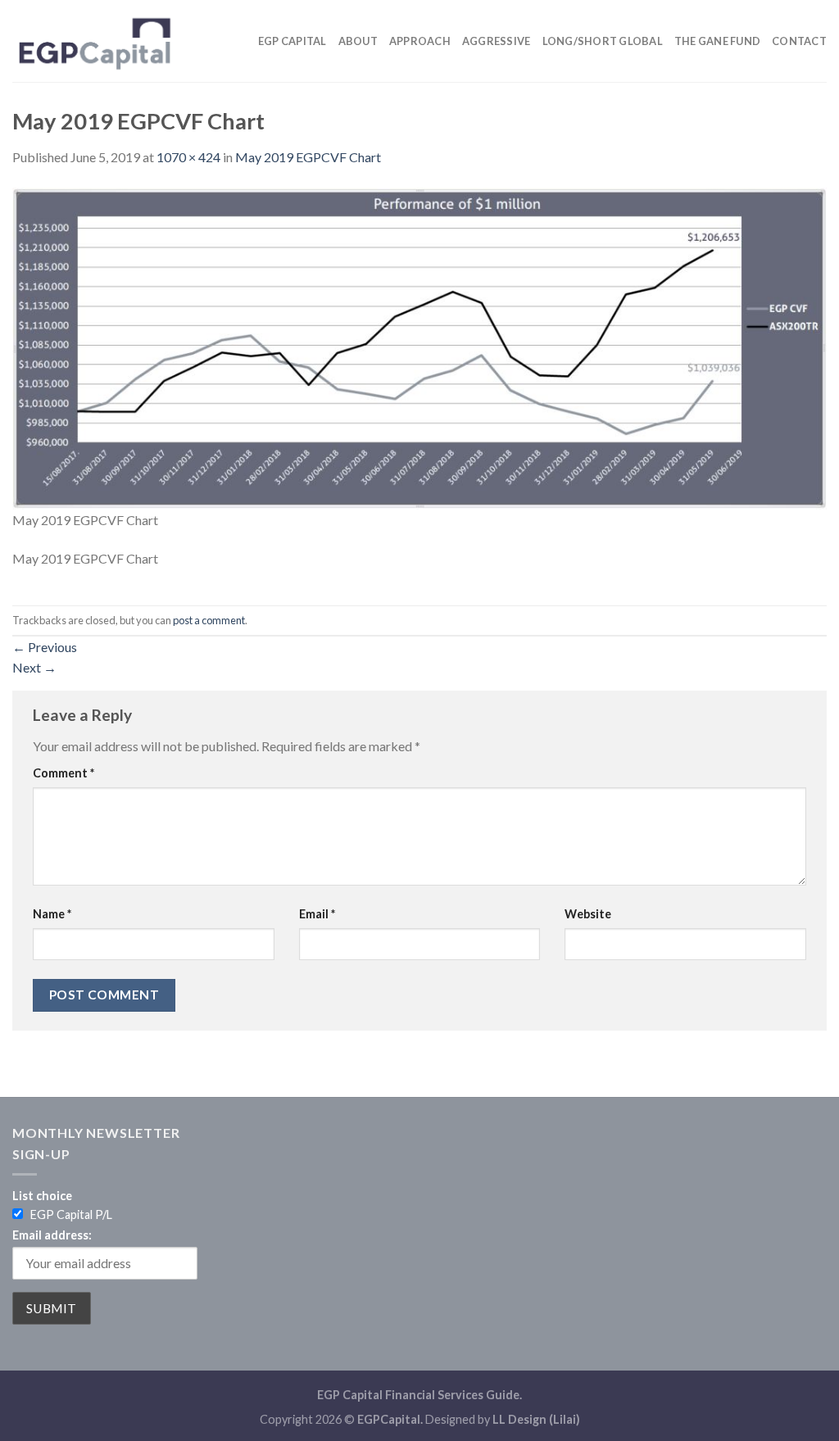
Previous (44, 647)
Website (588, 914)
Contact (799, 41)
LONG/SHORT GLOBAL (602, 41)
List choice (42, 1196)
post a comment (209, 620)
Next (34, 667)
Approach (420, 41)
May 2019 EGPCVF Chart (308, 157)
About (358, 41)
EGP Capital (292, 41)
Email (317, 914)
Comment (63, 773)
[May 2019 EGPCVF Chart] (419, 347)
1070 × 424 (188, 157)
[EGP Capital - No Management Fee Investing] (94, 40)
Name (52, 914)
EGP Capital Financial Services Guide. (419, 1395)
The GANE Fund (717, 41)
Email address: (52, 1235)
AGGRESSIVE (496, 41)
